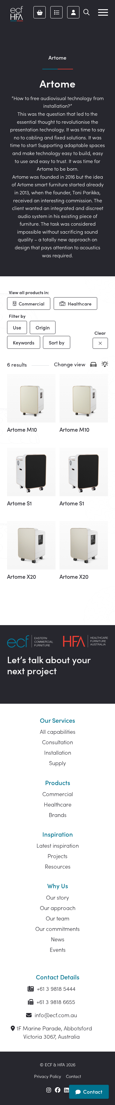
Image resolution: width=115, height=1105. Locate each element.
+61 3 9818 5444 (55, 988)
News (57, 939)
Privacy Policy (47, 1076)
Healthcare (79, 303)
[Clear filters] (100, 343)
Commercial (31, 303)
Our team (57, 918)
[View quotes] (56, 12)
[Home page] (16, 14)
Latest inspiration (57, 845)
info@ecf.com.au (55, 1015)
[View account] (73, 12)
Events (58, 949)
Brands (58, 815)
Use (17, 327)
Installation (57, 752)
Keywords (23, 342)
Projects (57, 856)
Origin (43, 327)
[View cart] (39, 12)
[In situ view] (105, 365)
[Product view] (93, 365)
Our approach (57, 908)
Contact (73, 1076)
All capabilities (57, 731)
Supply (57, 763)
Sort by (56, 342)
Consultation (57, 742)
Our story (57, 897)
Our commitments (57, 928)
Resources (58, 866)
